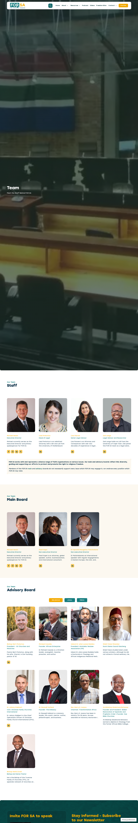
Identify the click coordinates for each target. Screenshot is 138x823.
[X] (20, 451)
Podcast (85, 5)
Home (58, 5)
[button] (64, 5)
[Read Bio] (21, 415)
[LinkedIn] (16, 451)
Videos (92, 5)
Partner (123, 5)
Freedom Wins (101, 5)
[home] (17, 5)
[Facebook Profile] (8, 451)
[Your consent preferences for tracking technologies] (128, 819)
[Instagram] (12, 451)
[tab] (56, 600)
